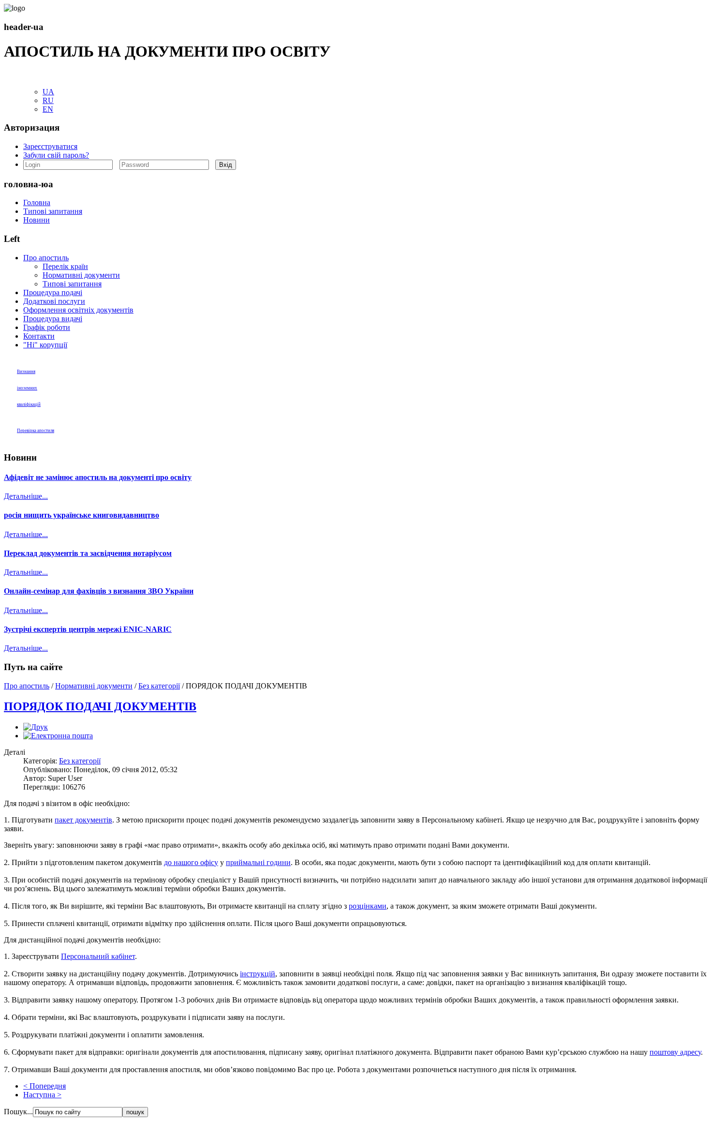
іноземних (27, 388)
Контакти (39, 336)
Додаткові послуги (54, 301)
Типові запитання (52, 211)
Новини (36, 220)
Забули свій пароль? (56, 155)
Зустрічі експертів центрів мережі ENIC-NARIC (88, 629)
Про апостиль (46, 258)
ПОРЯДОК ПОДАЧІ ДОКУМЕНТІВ (100, 706)
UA (48, 92)
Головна (36, 202)
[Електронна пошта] (58, 736)
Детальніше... (26, 496)
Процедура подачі (52, 292)
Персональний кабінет (98, 956)
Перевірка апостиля (35, 430)
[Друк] (35, 727)
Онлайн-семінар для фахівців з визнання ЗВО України (98, 591)
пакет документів (83, 820)
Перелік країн (65, 266)
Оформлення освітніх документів (78, 310)
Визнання (26, 371)
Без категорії (159, 686)
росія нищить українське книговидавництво (81, 515)
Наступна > (42, 1095)
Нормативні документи (81, 275)
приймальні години (258, 862)
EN (48, 109)
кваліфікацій (29, 404)
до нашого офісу (191, 862)
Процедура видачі (52, 318)
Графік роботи (46, 327)
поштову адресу (675, 1052)
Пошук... (18, 1111)
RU (48, 100)
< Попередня (44, 1086)
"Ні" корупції (45, 345)
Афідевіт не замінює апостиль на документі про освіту (98, 477)
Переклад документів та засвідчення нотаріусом (88, 553)
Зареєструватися (50, 146)
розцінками (367, 906)
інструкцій (257, 974)
